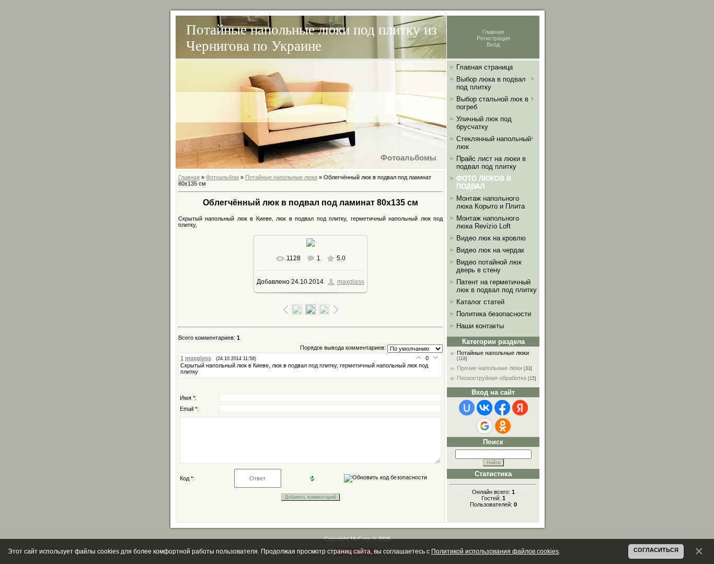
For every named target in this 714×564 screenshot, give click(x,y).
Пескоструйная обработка (491, 378)
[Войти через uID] (467, 408)
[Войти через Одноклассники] (503, 426)
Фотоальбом (222, 177)
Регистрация (493, 38)
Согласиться (656, 550)
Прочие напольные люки (489, 368)
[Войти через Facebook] (502, 408)
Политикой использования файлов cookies (495, 551)
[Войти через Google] (484, 426)
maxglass (350, 281)
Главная (493, 32)
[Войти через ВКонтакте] (484, 408)
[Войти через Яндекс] (520, 408)
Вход (493, 44)
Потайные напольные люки (281, 177)
